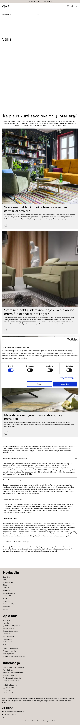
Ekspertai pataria (9, 628)
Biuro (5, 585)
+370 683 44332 (11, 714)
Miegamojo (7, 590)
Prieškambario (8, 582)
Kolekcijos (6, 601)
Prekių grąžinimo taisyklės (12, 678)
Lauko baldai (7, 596)
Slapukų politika (8, 654)
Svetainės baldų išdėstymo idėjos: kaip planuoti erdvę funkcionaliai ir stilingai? (39, 312)
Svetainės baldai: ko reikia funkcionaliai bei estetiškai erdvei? (35, 209)
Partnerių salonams (9, 642)
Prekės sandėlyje (9, 604)
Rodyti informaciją (67, 378)
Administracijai (8, 636)
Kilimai (5, 609)
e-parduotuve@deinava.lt (14, 712)
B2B (4, 645)
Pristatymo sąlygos (10, 675)
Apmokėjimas (8, 670)
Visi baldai (6, 607)
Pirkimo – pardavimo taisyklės (13, 667)
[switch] (30, 370)
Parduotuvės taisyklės (10, 648)
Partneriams (7, 639)
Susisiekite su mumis (10, 631)
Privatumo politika (9, 651)
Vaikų (5, 580)
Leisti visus (65, 384)
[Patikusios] (68, 6)
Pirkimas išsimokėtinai (11, 681)
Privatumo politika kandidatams (14, 656)
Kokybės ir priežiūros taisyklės (13, 673)
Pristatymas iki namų (35, 1)
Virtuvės (6, 588)
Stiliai (5, 598)
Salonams (6, 634)
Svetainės (6, 577)
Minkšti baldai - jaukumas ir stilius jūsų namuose (33, 417)
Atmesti (39, 384)
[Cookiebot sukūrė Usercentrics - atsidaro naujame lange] (68, 339)
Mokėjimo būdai (8, 685)
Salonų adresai (47, 1)
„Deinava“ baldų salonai (11, 626)
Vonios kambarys (9, 593)
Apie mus (6, 620)
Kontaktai (6, 623)
